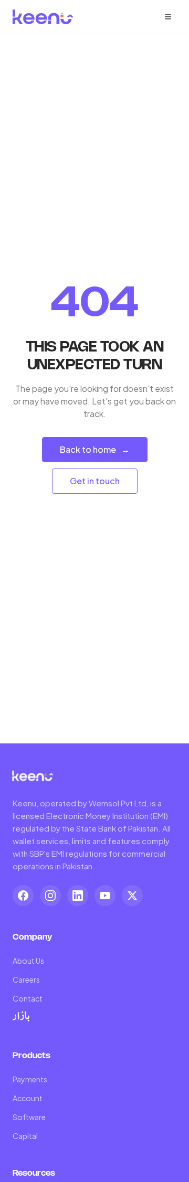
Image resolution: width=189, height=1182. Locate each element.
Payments (30, 1079)
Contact (28, 998)
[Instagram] (50, 895)
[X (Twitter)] (132, 895)
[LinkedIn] (77, 895)
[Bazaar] (21, 1016)
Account (28, 1098)
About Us (28, 960)
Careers (26, 979)
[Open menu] (168, 16)
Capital (25, 1136)
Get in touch (95, 480)
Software (29, 1117)
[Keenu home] (43, 16)
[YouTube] (105, 895)
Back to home (95, 449)
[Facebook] (23, 895)
